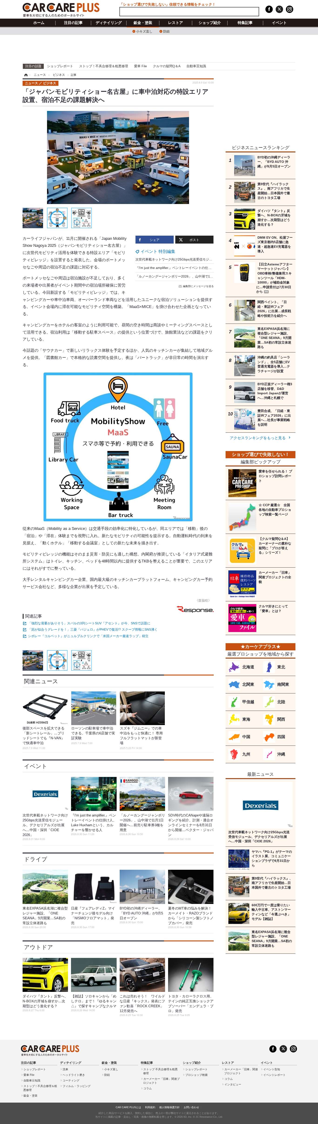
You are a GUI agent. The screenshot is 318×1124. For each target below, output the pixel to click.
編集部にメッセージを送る (198, 286)
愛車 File (140, 66)
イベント (279, 23)
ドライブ (35, 859)
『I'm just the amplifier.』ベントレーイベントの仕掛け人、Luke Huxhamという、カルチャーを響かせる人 (213, 268)
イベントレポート (274, 1075)
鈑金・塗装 (143, 23)
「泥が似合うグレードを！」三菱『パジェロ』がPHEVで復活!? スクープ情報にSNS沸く (93, 629)
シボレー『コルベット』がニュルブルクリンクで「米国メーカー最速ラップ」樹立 (88, 636)
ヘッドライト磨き (74, 1075)
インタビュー (232, 1084)
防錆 (166, 31)
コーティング (71, 1080)
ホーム (38, 23)
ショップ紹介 (210, 23)
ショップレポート (60, 66)
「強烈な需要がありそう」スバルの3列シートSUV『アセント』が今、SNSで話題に (89, 623)
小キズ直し (144, 31)
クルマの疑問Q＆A (166, 66)
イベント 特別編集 (158, 251)
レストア (175, 23)
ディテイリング (109, 23)
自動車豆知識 (196, 66)
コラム (147, 1088)
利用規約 (150, 1107)
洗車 (65, 1069)
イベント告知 (271, 1069)
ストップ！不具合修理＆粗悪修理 (103, 66)
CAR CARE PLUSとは (128, 1107)
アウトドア (38, 947)
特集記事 (245, 23)
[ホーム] (25, 75)
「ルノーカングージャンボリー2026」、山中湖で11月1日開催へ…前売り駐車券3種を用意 (201, 276)
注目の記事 (73, 23)
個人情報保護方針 (169, 1107)
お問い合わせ (191, 1107)
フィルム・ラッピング (77, 1086)
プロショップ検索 (196, 1075)
